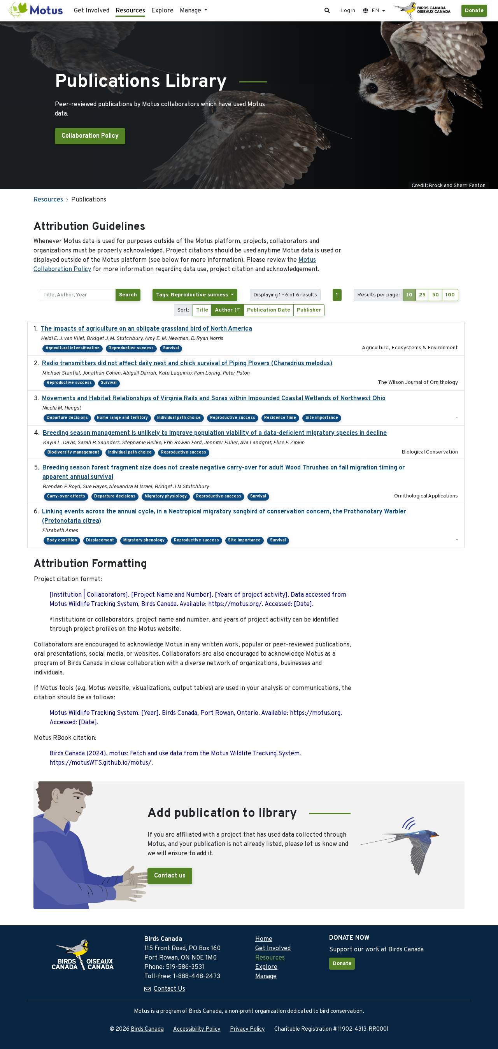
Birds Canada (147, 1029)
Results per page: (378, 295)
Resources (130, 11)
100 (450, 295)
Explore (162, 11)
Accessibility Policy (197, 1029)
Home (263, 939)
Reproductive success (131, 348)
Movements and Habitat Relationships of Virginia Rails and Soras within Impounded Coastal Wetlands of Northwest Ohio (214, 399)
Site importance (321, 417)
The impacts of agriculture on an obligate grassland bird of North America (146, 329)
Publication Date (268, 310)
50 (435, 295)
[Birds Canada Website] (423, 11)
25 (422, 295)
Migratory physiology (166, 496)
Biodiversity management (73, 452)
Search (128, 295)
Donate (474, 10)
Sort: (183, 310)
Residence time (280, 417)
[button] (327, 10)
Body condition (62, 540)
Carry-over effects (66, 496)
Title (202, 310)
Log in (348, 10)
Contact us (170, 876)
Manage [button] (191, 11)
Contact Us (169, 989)
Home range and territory (122, 417)
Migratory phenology (144, 540)
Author (224, 310)
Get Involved (91, 11)
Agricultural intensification (73, 348)
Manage (266, 977)
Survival (171, 348)
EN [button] (375, 10)
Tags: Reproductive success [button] (193, 295)
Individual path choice (179, 417)
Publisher (309, 310)
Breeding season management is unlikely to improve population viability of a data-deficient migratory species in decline (215, 433)
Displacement (100, 540)
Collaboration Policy (90, 136)
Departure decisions (67, 417)
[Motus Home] (36, 10)
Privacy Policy (247, 1029)
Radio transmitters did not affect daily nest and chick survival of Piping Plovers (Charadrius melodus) (187, 364)
